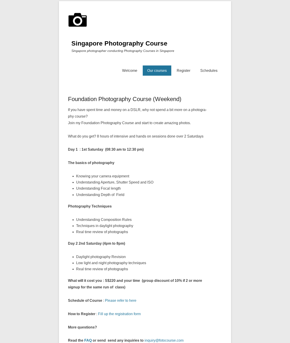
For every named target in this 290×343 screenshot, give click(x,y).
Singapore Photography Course (119, 43)
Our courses (157, 70)
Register (183, 70)
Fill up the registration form (119, 314)
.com (180, 340)
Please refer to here (120, 300)
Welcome (129, 70)
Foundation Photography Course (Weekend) (124, 99)
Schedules (209, 70)
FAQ (88, 340)
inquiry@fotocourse (160, 340)
